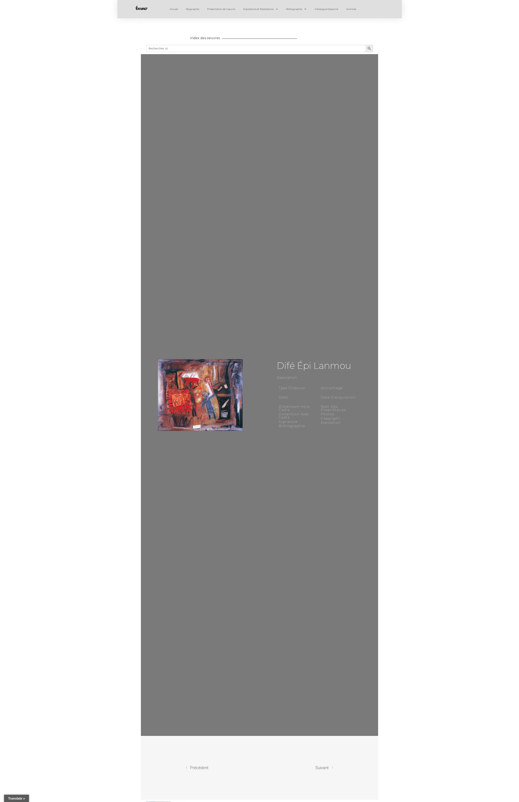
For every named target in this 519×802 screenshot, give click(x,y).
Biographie (192, 9)
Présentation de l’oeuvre (221, 9)
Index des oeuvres (205, 38)
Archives (351, 9)
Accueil (174, 9)
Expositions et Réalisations (258, 9)
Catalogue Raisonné (326, 9)
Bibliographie (294, 9)
